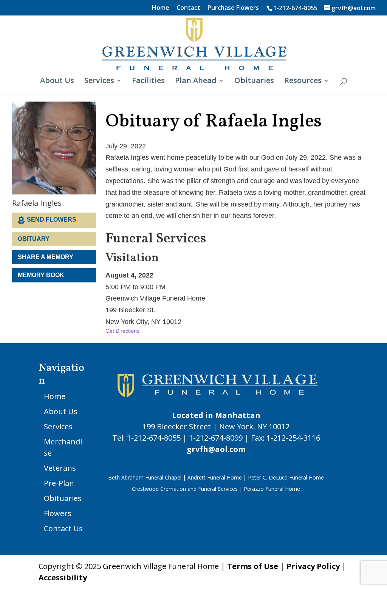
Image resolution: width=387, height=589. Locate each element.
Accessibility (63, 577)
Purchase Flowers (233, 8)
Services (99, 81)
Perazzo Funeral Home (272, 488)
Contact (188, 8)
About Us (57, 81)
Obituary (34, 239)
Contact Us (63, 528)
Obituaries (254, 81)
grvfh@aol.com (216, 449)
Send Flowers (51, 219)
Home (160, 8)
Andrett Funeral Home (214, 477)
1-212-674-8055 (295, 8)
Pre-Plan (59, 483)
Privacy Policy (313, 566)
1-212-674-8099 (216, 438)
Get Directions (122, 331)
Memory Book (41, 275)
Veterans (60, 468)
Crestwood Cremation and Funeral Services (185, 488)
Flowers (57, 513)
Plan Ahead (196, 81)
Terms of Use (252, 566)
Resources (303, 81)
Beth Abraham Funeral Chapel (144, 477)
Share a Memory (45, 257)
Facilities (148, 81)
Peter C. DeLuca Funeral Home (286, 477)
